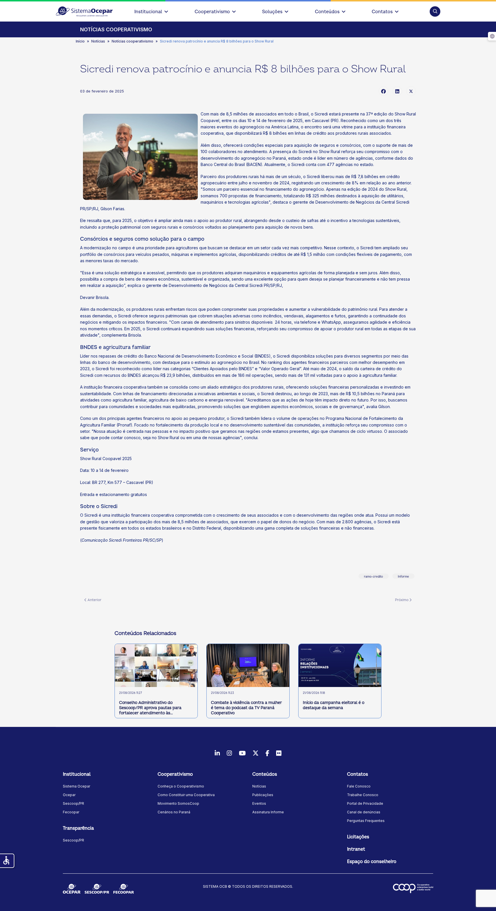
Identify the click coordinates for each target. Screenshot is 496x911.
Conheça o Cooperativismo (181, 786)
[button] (435, 11)
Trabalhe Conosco (362, 795)
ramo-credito (373, 576)
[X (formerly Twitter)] (411, 91)
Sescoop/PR (73, 803)
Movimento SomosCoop (178, 803)
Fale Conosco (359, 786)
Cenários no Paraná (174, 812)
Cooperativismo (212, 12)
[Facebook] (383, 91)
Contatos (382, 12)
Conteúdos (327, 12)
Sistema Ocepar (76, 786)
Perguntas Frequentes (366, 821)
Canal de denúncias (363, 812)
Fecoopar (71, 812)
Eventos (259, 803)
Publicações (262, 795)
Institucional (148, 12)
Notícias (259, 786)
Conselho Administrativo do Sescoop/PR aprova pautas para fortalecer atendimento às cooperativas (150, 708)
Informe (403, 576)
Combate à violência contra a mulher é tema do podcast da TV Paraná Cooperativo (246, 707)
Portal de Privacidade (365, 803)
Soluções (272, 12)
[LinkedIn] (397, 91)
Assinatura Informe (268, 812)
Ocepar (69, 795)
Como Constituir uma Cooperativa (186, 795)
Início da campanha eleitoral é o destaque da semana (333, 705)
